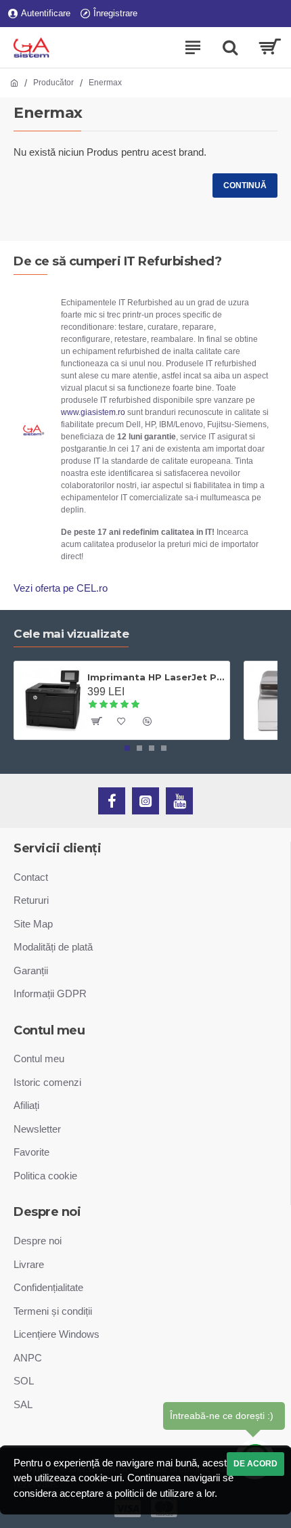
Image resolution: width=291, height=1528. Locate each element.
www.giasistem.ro (93, 412)
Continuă (245, 185)
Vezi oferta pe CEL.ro (61, 588)
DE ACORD (255, 1463)
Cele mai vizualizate (71, 633)
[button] (127, 748)
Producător (53, 82)
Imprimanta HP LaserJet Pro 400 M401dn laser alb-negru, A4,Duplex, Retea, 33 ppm (156, 677)
